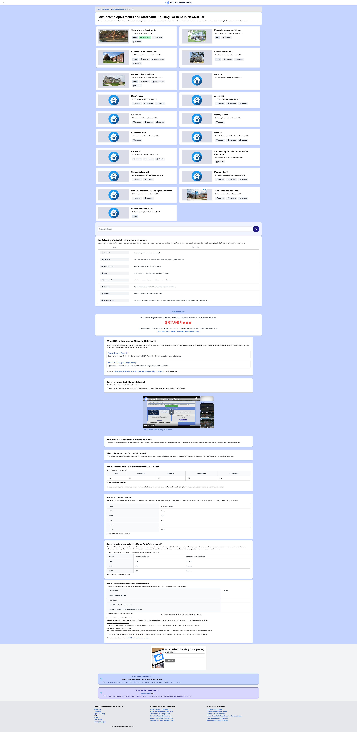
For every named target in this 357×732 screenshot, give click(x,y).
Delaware (106, 9)
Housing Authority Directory (160, 716)
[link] (146, 399)
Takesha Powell (146, 693)
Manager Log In (100, 722)
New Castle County (119, 9)
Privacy (96, 717)
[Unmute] (204, 402)
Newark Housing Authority (118, 353)
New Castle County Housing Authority (122, 363)
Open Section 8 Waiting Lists (160, 709)
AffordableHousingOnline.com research (138, 638)
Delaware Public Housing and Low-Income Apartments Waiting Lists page (138, 371)
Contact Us (98, 720)
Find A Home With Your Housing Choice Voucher (224, 716)
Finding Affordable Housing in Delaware (165, 399)
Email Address (170, 652)
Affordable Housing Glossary (217, 720)
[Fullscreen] (212, 402)
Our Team (97, 711)
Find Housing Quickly (215, 709)
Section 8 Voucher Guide (216, 714)
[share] (196, 398)
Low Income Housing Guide (217, 711)
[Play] (201, 402)
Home (99, 9)
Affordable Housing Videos (160, 714)
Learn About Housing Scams (217, 718)
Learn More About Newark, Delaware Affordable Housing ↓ (178, 331)
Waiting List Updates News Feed (162, 720)
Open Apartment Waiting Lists (161, 711)
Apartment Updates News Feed (161, 718)
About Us (97, 709)
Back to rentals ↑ (178, 312)
